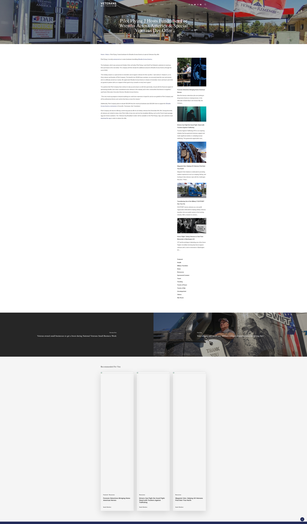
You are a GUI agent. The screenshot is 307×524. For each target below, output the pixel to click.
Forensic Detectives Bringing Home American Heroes (191, 91)
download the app (106, 118)
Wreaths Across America (145, 59)
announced (116, 59)
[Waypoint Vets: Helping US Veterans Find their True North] (191, 153)
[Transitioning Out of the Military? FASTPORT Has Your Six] (191, 191)
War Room (180, 297)
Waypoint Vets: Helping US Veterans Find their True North (191, 167)
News (107, 54)
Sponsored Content (183, 275)
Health (179, 262)
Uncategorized (181, 291)
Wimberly (154, 35)
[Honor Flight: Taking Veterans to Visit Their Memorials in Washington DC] (191, 226)
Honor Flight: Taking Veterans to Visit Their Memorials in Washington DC (190, 238)
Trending (180, 281)
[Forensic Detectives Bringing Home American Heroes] (191, 73)
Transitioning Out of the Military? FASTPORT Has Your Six (190, 203)
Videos (179, 294)
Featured (180, 259)
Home (102, 54)
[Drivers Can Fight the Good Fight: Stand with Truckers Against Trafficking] (191, 115)
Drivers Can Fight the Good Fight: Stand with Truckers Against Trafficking (190, 126)
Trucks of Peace (182, 285)
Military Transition (182, 265)
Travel (179, 278)
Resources (153, 15)
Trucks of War (181, 288)
